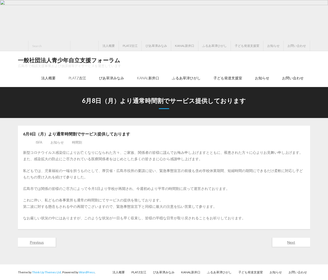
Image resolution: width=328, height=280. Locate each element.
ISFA (39, 142)
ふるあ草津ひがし (214, 46)
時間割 (77, 142)
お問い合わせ (297, 46)
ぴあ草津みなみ (156, 46)
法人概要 (108, 46)
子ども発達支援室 (247, 46)
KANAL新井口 (184, 46)
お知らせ (273, 46)
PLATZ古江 (130, 46)
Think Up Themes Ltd (46, 272)
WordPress (87, 272)
